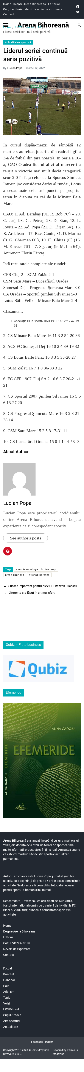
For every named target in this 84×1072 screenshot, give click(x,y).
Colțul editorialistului (17, 9)
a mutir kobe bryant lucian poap (36, 569)
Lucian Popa (14, 68)
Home (7, 4)
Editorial (54, 4)
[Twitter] (77, 12)
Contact (8, 14)
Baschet (8, 974)
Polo (6, 986)
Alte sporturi (11, 1021)
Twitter (49, 1041)
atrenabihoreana (39, 574)
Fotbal (7, 968)
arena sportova (14, 574)
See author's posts (25, 538)
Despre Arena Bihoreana (29, 4)
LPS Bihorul (11, 1009)
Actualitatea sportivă (18, 42)
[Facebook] (77, 6)
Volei (6, 1003)
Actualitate (10, 1027)
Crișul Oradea (12, 1015)
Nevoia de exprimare (48, 9)
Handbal (9, 980)
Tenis (6, 997)
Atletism (8, 991)
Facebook (37, 1041)
